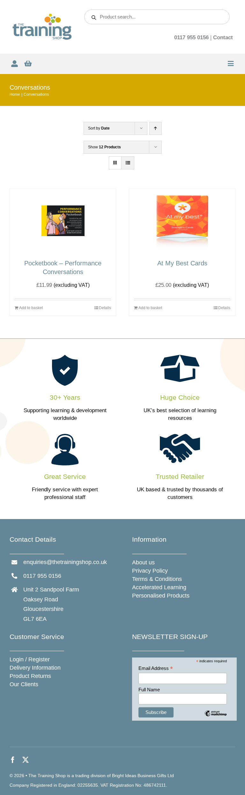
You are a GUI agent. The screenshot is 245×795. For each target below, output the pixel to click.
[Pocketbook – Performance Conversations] (63, 221)
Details (105, 308)
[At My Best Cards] (182, 221)
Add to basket (31, 308)
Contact (223, 37)
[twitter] (25, 760)
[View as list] (128, 163)
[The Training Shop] (42, 16)
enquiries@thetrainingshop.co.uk (65, 562)
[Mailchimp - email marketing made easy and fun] (215, 718)
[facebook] (13, 760)
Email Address (155, 668)
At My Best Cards (182, 263)
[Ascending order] (155, 128)
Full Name (149, 689)
